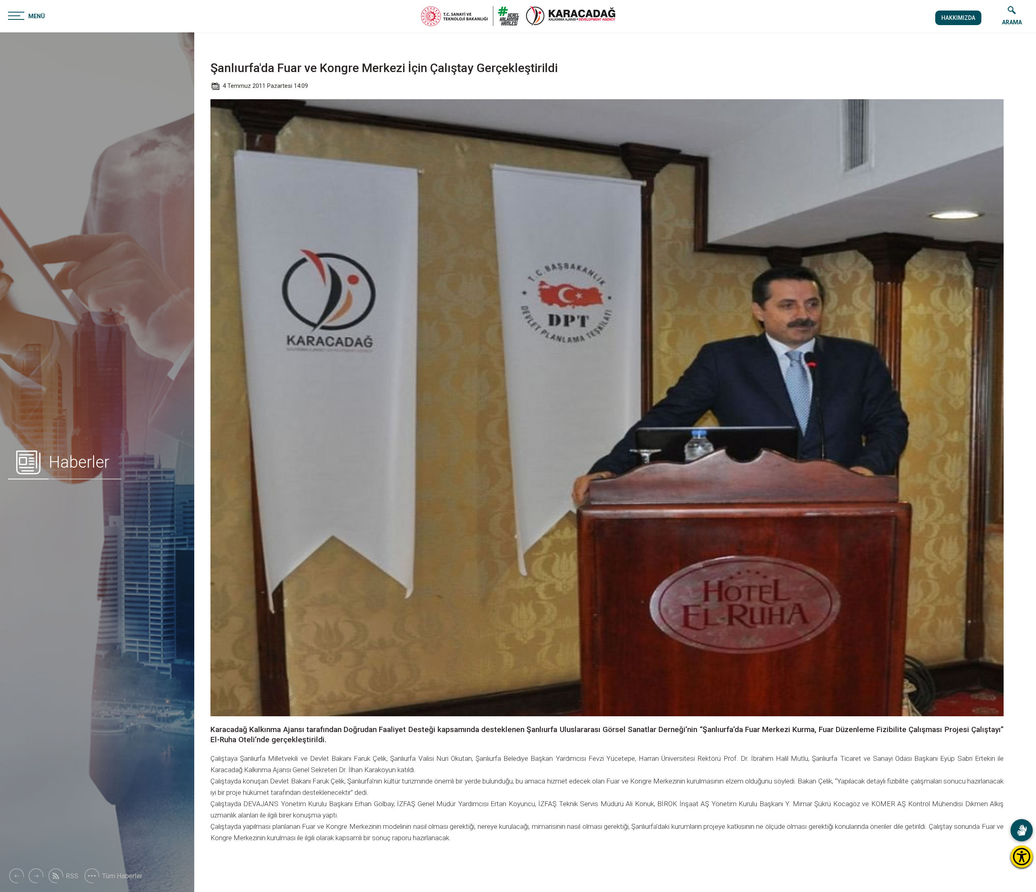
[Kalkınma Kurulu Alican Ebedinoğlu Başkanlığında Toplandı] (36, 876)
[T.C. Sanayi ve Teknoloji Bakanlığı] (470, 16)
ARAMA (1012, 22)
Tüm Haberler (122, 876)
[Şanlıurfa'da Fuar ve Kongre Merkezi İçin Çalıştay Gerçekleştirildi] (571, 16)
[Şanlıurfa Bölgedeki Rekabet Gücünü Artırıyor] (16, 876)
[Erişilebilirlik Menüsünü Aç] (1022, 856)
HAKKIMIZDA (958, 18)
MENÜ (36, 16)
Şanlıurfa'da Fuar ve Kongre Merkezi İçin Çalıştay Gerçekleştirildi (384, 68)
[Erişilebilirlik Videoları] (1022, 830)
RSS (72, 876)
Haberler (79, 462)
